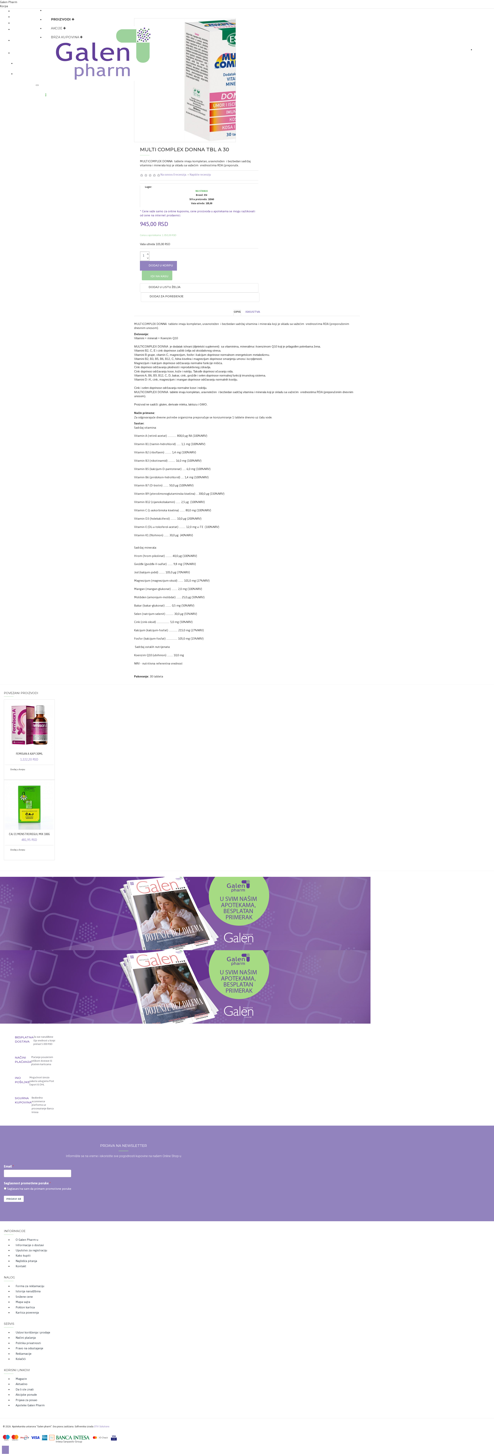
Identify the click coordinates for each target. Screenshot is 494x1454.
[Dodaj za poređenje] (14, 775)
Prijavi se (13, 1198)
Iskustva (252, 312)
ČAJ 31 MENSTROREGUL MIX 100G (29, 834)
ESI (205, 195)
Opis (237, 312)
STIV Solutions (101, 1426)
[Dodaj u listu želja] (9, 775)
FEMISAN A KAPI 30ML (29, 753)
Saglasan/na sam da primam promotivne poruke (39, 1188)
